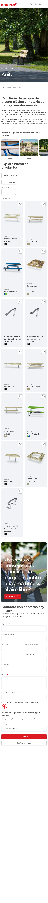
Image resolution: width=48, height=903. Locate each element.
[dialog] (24, 451)
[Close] (44, 705)
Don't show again (24, 743)
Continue (24, 737)
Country (4, 724)
